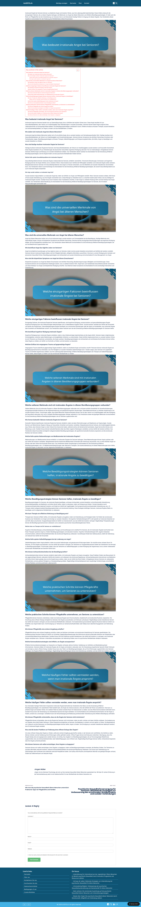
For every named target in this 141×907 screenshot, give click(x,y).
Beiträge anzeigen (61, 3)
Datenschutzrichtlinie (30, 886)
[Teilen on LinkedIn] (114, 905)
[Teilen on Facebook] (114, 3)
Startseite (73, 3)
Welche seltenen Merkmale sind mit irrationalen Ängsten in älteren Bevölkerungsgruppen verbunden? (52, 91)
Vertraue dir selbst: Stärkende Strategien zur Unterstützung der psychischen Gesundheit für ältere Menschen (92, 882)
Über (80, 3)
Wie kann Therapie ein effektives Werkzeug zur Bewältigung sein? (42, 98)
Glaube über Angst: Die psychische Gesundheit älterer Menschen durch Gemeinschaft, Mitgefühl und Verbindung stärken (94, 897)
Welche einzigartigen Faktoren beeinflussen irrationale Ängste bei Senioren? (46, 86)
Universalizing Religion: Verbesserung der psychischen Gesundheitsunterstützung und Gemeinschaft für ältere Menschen (92, 887)
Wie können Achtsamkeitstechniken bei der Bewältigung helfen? (42, 102)
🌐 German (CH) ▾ (133, 904)
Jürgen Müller (40, 769)
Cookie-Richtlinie (29, 892)
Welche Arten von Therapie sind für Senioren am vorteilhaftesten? (42, 99)
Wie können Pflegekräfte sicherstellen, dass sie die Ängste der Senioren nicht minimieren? (47, 111)
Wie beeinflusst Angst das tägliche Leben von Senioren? (40, 82)
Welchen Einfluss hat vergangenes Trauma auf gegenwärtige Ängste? (43, 89)
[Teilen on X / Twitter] (117, 3)
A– (29, 904)
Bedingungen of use (30, 889)
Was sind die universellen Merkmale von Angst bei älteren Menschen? (44, 80)
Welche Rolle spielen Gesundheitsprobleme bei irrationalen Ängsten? (43, 77)
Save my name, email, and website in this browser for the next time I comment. (48, 855)
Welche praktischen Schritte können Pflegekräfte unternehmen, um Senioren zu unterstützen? (50, 104)
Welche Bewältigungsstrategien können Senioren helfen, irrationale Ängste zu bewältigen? (49, 96)
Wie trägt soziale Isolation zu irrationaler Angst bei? (40, 79)
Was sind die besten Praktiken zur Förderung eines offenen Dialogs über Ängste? (45, 113)
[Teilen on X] (111, 905)
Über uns (27, 877)
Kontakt (86, 3)
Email (29, 842)
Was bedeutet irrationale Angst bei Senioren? (38, 72)
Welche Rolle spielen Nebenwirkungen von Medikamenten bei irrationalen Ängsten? (46, 94)
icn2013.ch (28, 3)
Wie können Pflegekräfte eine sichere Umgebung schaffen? (40, 106)
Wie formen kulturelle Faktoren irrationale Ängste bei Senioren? (41, 92)
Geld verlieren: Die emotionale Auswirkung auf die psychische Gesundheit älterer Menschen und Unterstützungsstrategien (91, 892)
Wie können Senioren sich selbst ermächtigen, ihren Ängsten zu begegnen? (44, 115)
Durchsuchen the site (30, 883)
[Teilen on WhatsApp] (117, 905)
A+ (25, 904)
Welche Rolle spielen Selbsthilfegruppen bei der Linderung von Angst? (43, 101)
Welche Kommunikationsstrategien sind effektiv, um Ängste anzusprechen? (44, 108)
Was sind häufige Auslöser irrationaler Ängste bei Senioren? (41, 75)
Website (30, 848)
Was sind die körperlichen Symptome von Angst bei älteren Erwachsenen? (44, 84)
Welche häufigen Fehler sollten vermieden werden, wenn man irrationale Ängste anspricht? (49, 109)
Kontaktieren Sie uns (30, 880)
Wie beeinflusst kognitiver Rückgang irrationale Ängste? (40, 87)
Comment (30, 816)
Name (29, 836)
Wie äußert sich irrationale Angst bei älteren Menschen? (40, 74)
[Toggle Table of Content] (77, 70)
